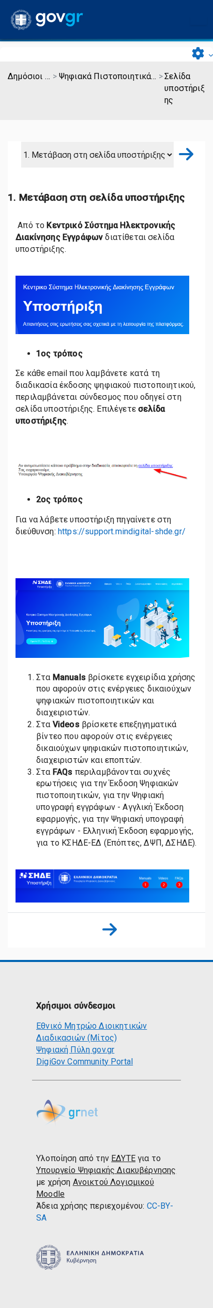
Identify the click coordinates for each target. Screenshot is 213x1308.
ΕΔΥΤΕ (123, 1158)
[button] (202, 54)
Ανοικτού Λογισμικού (113, 1182)
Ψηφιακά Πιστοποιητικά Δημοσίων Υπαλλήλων (108, 76)
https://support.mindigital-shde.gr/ (122, 531)
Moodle (50, 1194)
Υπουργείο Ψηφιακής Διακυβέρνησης (106, 1170)
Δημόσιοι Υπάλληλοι (29, 76)
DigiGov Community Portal (84, 1061)
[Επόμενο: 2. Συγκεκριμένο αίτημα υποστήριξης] (183, 155)
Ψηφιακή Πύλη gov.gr (75, 1050)
